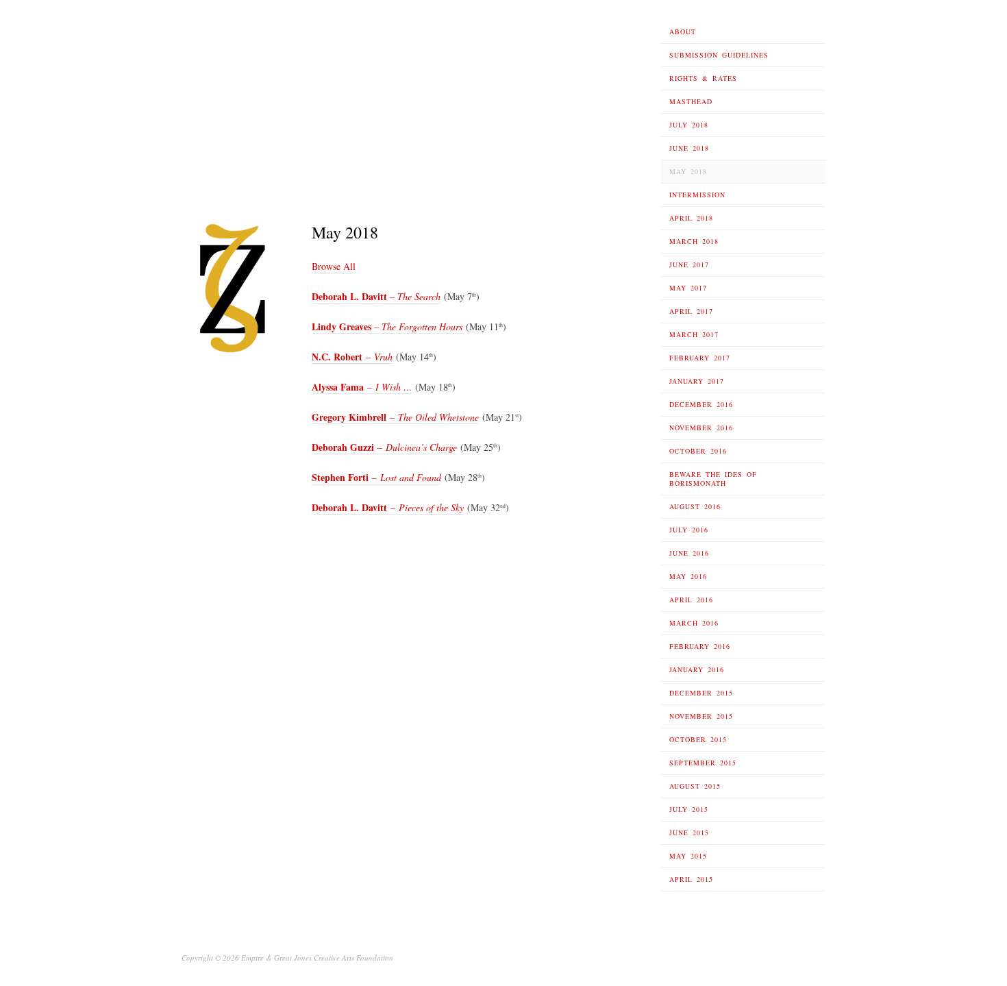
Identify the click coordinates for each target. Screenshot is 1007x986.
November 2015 (701, 716)
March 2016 (694, 623)
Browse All (334, 266)
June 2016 (689, 553)
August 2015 (695, 786)
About (682, 31)
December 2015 (701, 693)
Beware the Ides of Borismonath (713, 478)
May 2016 (688, 576)
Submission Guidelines (719, 55)
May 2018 (688, 171)
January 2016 (696, 669)
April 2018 (691, 218)
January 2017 (696, 381)
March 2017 (694, 334)
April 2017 (691, 311)
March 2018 (694, 241)
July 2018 (688, 125)
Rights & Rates (703, 78)
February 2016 (699, 646)
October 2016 (698, 451)
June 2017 (689, 264)
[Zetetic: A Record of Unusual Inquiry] (248, 102)
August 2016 (695, 506)
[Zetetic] (233, 287)
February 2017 (699, 357)
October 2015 (698, 739)
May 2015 (688, 856)
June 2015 (689, 832)
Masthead (690, 101)
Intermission (697, 194)
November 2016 (701, 427)
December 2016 (701, 404)
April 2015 (691, 879)
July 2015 (688, 809)
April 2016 (691, 599)
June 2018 (689, 148)
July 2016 (688, 529)
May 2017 (688, 288)
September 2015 (702, 762)
